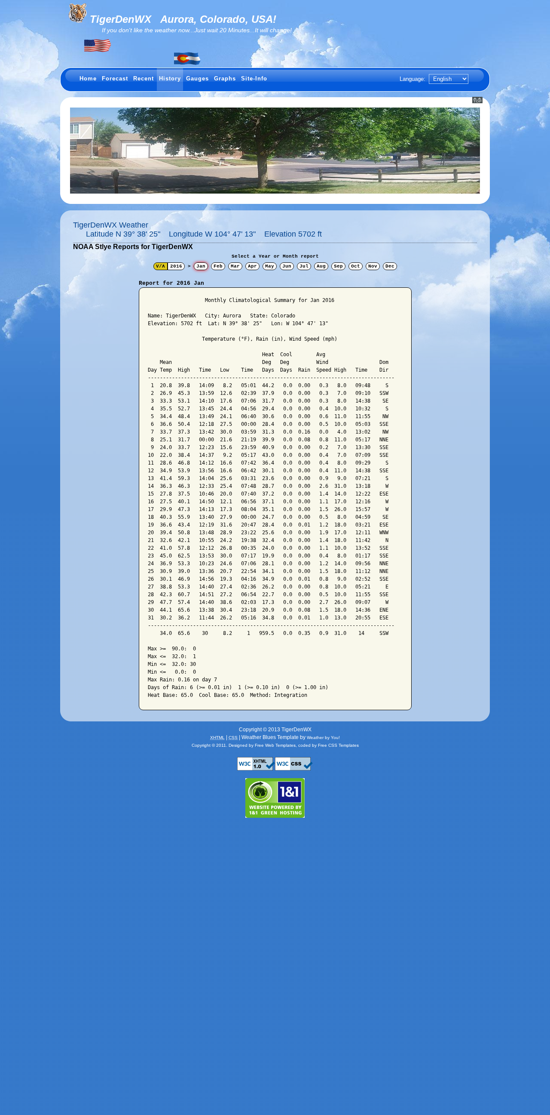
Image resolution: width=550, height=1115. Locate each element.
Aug (321, 266)
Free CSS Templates (338, 745)
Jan (200, 266)
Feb (218, 266)
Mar (235, 266)
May (269, 266)
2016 (176, 266)
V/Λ (160, 266)
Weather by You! (323, 737)
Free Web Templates (275, 745)
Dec (389, 266)
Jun (286, 266)
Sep (338, 266)
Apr (252, 266)
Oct (355, 266)
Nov (372, 266)
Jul (304, 266)
